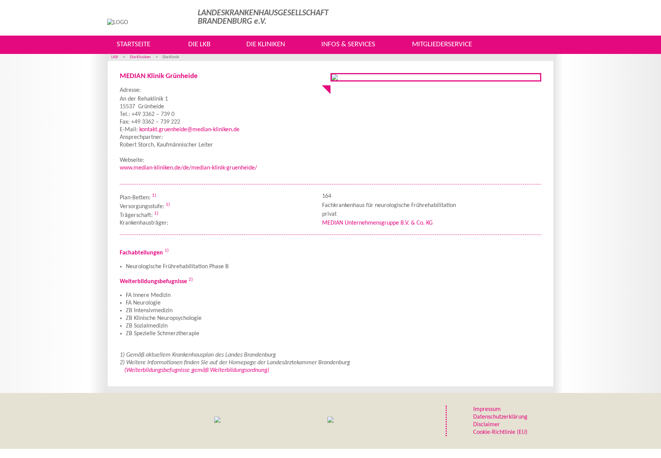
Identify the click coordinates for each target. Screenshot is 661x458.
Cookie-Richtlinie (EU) (500, 432)
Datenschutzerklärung (500, 417)
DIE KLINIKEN (265, 44)
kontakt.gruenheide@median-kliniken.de (189, 130)
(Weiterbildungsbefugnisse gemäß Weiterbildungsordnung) (196, 370)
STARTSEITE (133, 44)
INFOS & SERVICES (348, 44)
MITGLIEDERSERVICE (442, 44)
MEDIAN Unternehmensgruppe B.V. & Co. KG (377, 223)
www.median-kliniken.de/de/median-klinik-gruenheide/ (188, 168)
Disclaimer (486, 425)
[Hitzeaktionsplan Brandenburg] (217, 421)
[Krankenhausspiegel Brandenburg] (330, 421)
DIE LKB (199, 44)
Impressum (487, 409)
